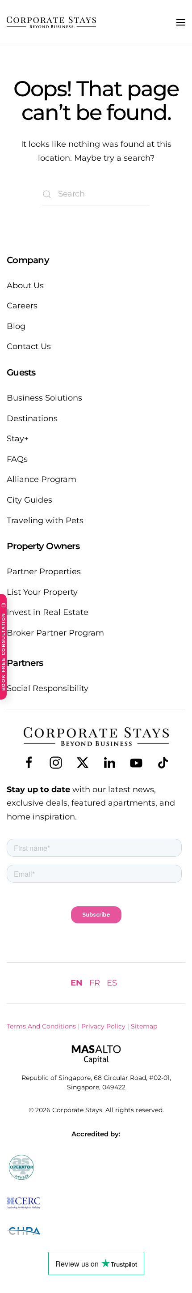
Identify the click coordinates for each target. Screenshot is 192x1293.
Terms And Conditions (41, 1026)
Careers (22, 306)
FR (94, 983)
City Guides (29, 500)
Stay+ (18, 439)
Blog (16, 326)
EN (77, 983)
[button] (180, 22)
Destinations (32, 418)
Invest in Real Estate (47, 612)
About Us (25, 285)
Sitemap (144, 1026)
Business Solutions (44, 398)
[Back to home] (51, 22)
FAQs (17, 459)
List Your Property (42, 592)
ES (112, 983)
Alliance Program (41, 479)
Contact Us (29, 346)
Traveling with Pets (45, 520)
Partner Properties (44, 571)
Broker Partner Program (55, 633)
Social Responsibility (47, 688)
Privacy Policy (103, 1026)
